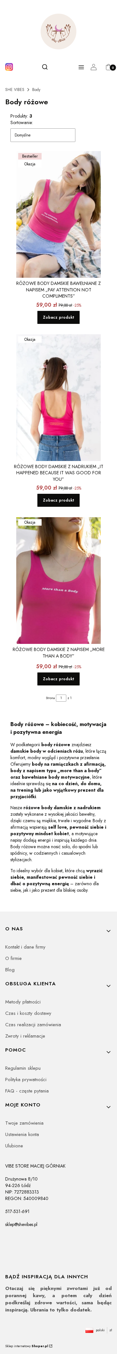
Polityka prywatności (25, 1079)
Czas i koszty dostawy (28, 1013)
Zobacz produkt (58, 317)
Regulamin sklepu (23, 1068)
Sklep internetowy (26, 1346)
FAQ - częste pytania (27, 1090)
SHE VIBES (14, 90)
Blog (10, 969)
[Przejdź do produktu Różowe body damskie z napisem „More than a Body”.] (58, 580)
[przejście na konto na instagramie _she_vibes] (9, 67)
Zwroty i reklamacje (25, 1036)
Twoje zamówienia (24, 1123)
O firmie (13, 958)
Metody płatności (23, 1001)
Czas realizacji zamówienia (33, 1024)
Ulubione (14, 1145)
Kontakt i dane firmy (25, 947)
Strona (50, 698)
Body (36, 90)
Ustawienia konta (22, 1134)
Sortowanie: (21, 122)
